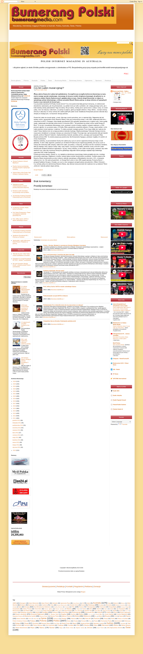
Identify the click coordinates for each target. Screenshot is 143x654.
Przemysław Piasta (106, 621)
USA (77, 625)
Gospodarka (16, 609)
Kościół (99, 612)
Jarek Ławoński (47, 610)
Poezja (106, 618)
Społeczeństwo (85, 623)
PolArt (112, 618)
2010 (14, 450)
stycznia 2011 (17, 447)
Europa (27, 607)
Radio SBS (116, 391)
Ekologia (101, 605)
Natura (121, 616)
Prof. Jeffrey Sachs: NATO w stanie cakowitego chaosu (59, 286)
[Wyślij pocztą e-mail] (43, 175)
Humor (84, 609)
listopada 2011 (17, 423)
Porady (76, 621)
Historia (69, 609)
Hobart (78, 608)
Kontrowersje (76, 612)
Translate (124, 424)
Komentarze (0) (55, 250)
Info (90, 609)
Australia (34, 80)
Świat (50, 80)
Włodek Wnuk (69, 627)
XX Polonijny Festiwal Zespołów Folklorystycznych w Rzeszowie (22, 196)
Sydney (110, 623)
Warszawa (105, 625)
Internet (99, 609)
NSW (116, 616)
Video (95, 625)
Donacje (97, 586)
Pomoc (69, 621)
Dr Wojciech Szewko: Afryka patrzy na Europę (20, 208)
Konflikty (45, 612)
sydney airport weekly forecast (122, 182)
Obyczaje (35, 618)
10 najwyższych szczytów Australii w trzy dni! (25, 324)
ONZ (30, 618)
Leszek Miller (98, 614)
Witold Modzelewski (21, 627)
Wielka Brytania (125, 625)
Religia (17, 623)
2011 (14, 418)
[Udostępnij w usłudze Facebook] (49, 175)
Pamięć (63, 618)
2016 (14, 406)
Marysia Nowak (44, 616)
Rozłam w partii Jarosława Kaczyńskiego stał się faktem (21, 191)
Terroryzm (27, 625)
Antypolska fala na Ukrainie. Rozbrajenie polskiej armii (59, 321)
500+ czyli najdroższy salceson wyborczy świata (25, 342)
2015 (14, 408)
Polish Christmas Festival (20, 621)
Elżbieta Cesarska (120, 605)
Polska (43, 80)
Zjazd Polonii (100, 627)
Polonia (26, 80)
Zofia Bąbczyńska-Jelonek (114, 627)
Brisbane (22, 605)
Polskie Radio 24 (118, 409)
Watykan (115, 625)
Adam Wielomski (33, 603)
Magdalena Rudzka (18, 616)
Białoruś (115, 603)
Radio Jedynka (117, 395)
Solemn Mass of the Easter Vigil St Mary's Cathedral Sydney (22, 173)
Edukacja (91, 605)
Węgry (61, 627)
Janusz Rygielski (37, 610)
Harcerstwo (38, 609)
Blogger (83, 592)
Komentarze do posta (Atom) (49, 240)
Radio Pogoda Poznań (119, 400)
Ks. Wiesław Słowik (54, 614)
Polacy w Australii (123, 618)
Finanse (81, 607)
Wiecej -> (62, 250)
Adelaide (54, 603)
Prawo (96, 621)
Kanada (121, 610)
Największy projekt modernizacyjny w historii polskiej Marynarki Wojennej (21, 186)
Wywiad (51, 627)
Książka (63, 614)
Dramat (83, 605)
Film (73, 607)
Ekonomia (109, 605)
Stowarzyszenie (48, 586)
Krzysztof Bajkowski (37, 614)
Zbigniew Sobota (80, 627)
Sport (74, 623)
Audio (88, 603)
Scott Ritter (57, 623)
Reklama (88, 586)
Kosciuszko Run (89, 612)
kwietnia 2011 (17, 440)
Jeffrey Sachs (58, 610)
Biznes (123, 603)
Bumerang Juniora (75, 80)
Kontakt (69, 586)
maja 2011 (16, 437)
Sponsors (98, 80)
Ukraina (86, 625)
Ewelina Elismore (58, 607)
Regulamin (78, 586)
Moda (100, 616)
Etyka (20, 607)
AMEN (14, 603)
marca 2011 (16, 442)
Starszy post (104, 237)
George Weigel (125, 607)
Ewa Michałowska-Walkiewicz (42, 607)
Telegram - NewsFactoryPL (121, 358)
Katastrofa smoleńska (26, 612)
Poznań (83, 621)
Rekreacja (127, 621)
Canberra (44, 605)
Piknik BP (88, 618)
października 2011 (18, 425)
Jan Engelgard (121, 609)
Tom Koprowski (50, 625)
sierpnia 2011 (17, 430)
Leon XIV (90, 614)
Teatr (129, 623)
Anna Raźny (76, 603)
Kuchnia (73, 614)
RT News (115, 374)
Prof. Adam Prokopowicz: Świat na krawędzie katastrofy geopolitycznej (21, 214)
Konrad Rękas (65, 612)
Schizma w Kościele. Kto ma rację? (53, 270)
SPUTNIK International (119, 378)
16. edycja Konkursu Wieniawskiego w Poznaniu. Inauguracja (25, 289)
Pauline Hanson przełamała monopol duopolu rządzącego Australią (21, 167)
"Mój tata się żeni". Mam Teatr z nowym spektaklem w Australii (21, 254)
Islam (105, 608)
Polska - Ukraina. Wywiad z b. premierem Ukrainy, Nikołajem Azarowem (64, 245)
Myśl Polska (116, 343)
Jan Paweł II (26, 610)
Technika (18, 625)
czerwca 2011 (17, 435)
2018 (14, 401)
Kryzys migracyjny (125, 612)
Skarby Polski (66, 623)
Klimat (37, 612)
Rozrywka (35, 623)
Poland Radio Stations (119, 404)
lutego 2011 (16, 445)
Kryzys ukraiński (20, 614)
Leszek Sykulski (109, 614)
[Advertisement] (60, 34)
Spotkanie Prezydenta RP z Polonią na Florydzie (20, 236)
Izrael (111, 609)
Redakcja (108, 80)
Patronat (73, 618)
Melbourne (87, 616)
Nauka (128, 616)
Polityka (32, 621)
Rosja (26, 623)
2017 (14, 403)
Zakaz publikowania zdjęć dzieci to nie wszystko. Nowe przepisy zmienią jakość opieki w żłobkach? (122, 309)
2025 (14, 384)
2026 (14, 381)
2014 (14, 411)
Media (77, 616)
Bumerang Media (60, 80)
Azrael (38, 90)
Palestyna (56, 618)
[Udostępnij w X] (47, 175)
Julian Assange (106, 610)
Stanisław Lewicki (98, 623)
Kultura (81, 614)
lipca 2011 (16, 432)
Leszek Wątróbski (122, 614)
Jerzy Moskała (78, 610)
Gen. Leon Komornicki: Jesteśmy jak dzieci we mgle (58, 254)
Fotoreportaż (91, 607)
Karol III (127, 610)
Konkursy (55, 612)
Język (114, 610)
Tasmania (122, 623)
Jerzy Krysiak (68, 610)
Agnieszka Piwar (65, 603)
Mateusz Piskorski (67, 616)
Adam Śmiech (45, 603)
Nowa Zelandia (21, 618)
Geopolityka (113, 607)
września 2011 (17, 427)
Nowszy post (37, 237)
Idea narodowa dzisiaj (118, 344)
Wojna (32, 627)
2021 (14, 393)
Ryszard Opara (45, 623)
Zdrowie (89, 627)
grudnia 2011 (16, 420)
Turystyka (70, 625)
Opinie (41, 90)
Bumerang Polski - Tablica (120, 91)
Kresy (115, 612)
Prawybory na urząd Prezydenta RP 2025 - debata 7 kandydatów (22, 259)
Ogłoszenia (88, 80)
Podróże (96, 618)
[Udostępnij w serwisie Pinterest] (51, 175)
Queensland (118, 621)
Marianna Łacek (30, 616)
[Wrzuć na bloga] (45, 175)
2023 (14, 389)
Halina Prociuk (27, 609)
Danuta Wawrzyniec (62, 605)
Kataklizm (15, 612)
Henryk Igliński (48, 608)
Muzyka (107, 616)
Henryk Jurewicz (59, 608)
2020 (14, 396)
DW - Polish (116, 369)
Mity (96, 616)
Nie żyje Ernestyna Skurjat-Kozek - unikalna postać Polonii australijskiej (22, 265)
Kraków (109, 612)
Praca (90, 621)
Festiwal (67, 607)
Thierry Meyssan (38, 625)
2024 (14, 386)
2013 (14, 413)
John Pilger (97, 610)
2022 (14, 391)
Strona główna (16, 80)
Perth (80, 618)
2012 (14, 416)
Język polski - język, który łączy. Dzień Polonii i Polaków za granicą (21, 242)
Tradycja (60, 625)
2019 (14, 398)
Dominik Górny (74, 605)
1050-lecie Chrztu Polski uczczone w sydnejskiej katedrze (25, 308)
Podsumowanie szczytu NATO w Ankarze (55, 296)
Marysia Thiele (54, 616)
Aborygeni (23, 603)
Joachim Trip (88, 610)
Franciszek (103, 607)
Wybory (41, 627)
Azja (109, 603)
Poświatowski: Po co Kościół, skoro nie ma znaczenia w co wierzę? (63, 305)
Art (83, 603)
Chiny (52, 605)
